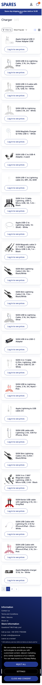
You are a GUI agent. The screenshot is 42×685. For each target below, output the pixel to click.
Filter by (8, 30)
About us (4, 621)
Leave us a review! (8, 639)
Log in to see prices (15, 49)
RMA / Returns (6, 617)
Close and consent (21, 678)
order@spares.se (13, 635)
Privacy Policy (30, 658)
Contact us (5, 611)
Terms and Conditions (9, 614)
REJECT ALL (21, 664)
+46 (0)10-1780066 (18, 632)
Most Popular (19, 30)
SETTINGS (21, 671)
